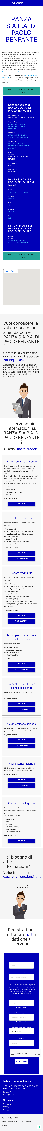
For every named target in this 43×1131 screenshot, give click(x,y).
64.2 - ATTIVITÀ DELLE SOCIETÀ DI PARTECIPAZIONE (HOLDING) (18, 146)
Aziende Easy (17, 6)
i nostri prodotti (26, 449)
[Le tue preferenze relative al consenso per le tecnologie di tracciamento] (39, 1127)
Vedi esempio (21, 558)
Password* (21, 999)
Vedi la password (22, 1007)
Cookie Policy (8, 1095)
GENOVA (11, 198)
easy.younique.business (22, 876)
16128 (10, 205)
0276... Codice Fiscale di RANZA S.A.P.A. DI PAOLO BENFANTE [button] (17, 126)
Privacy (6, 1107)
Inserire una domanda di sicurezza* (21, 1027)
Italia (9, 218)
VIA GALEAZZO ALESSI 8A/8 (18, 192)
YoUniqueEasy (13, 360)
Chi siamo (7, 1104)
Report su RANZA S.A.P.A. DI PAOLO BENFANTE (21, 91)
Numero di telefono (21, 973)
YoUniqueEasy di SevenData (12, 72)
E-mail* (21, 961)
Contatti (6, 1110)
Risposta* (21, 1038)
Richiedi (21, 504)
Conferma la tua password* (21, 1013)
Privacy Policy (8, 1092)
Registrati (21, 1061)
